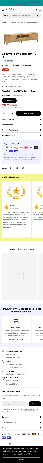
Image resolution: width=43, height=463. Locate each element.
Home (4, 22)
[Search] (38, 15)
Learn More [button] (28, 454)
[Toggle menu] (3, 10)
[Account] (36, 10)
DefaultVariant (9, 101)
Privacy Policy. (6, 412)
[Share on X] (17, 168)
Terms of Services (29, 409)
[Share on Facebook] (10, 168)
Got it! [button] (21, 459)
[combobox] (21, 15)
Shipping (4, 108)
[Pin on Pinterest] (23, 168)
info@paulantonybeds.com (15, 374)
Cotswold (12, 22)
